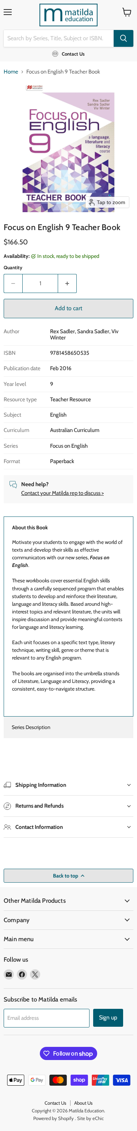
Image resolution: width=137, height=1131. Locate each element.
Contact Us (55, 1103)
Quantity (13, 267)
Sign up (108, 1017)
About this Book (30, 527)
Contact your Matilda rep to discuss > (62, 493)
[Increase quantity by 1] (67, 283)
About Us (83, 1103)
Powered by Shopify (53, 1118)
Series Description (31, 727)
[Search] (123, 38)
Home (11, 72)
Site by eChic (90, 1118)
